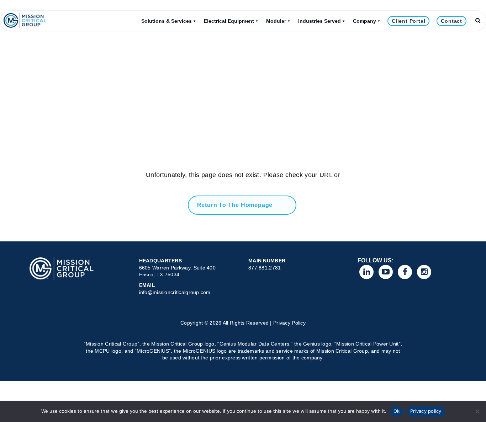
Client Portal (408, 21)
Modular (276, 21)
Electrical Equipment (229, 21)
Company (364, 21)
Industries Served (319, 21)
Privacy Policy (289, 323)
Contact (451, 21)
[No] (477, 411)
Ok (396, 411)
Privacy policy (426, 411)
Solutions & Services (166, 21)
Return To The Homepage (235, 205)
